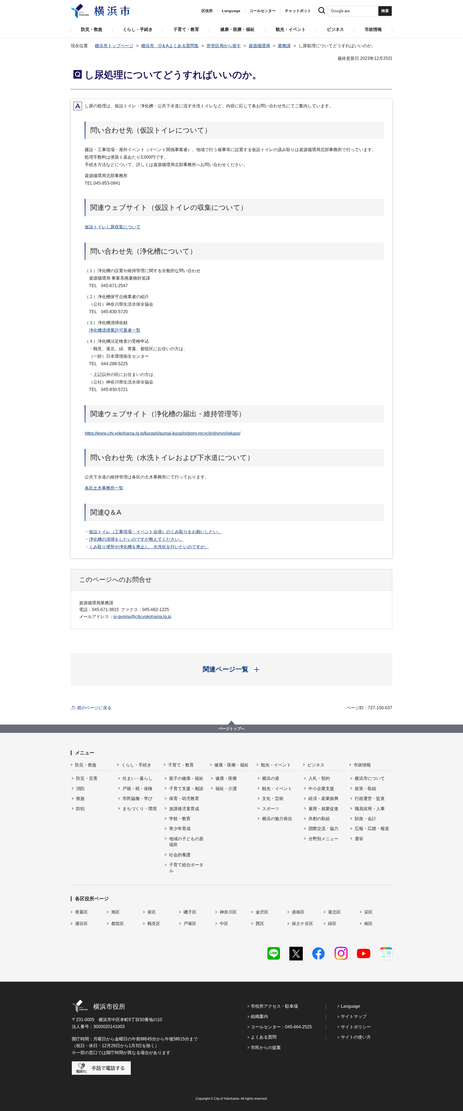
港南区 (298, 912)
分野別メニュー (323, 838)
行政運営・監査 (370, 798)
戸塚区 (190, 923)
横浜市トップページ (114, 45)
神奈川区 (228, 912)
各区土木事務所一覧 (104, 488)
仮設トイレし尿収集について (112, 227)
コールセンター (262, 11)
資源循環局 (259, 45)
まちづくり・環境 (139, 808)
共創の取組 (319, 818)
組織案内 (259, 1016)
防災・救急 (85, 765)
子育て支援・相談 (186, 788)
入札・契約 (319, 778)
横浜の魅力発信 (277, 818)
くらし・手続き (136, 765)
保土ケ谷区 (302, 923)
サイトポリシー (356, 1027)
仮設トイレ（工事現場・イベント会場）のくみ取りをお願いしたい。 (155, 531)
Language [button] (231, 11)
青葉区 (81, 912)
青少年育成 (180, 828)
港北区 (334, 912)
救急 (80, 798)
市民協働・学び (137, 798)
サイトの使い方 (356, 1037)
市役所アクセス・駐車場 (274, 1006)
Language (350, 1006)
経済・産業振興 (323, 798)
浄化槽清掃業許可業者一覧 (114, 330)
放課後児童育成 (184, 808)
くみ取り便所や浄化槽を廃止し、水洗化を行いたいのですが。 (149, 546)
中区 (224, 923)
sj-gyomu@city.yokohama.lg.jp (142, 616)
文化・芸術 (272, 798)
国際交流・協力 (323, 828)
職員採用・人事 (370, 808)
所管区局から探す (224, 45)
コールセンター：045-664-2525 (281, 1027)
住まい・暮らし (137, 778)
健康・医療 (226, 778)
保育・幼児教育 (184, 798)
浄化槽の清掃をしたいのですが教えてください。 (136, 539)
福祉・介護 (226, 788)
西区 (260, 923)
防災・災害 (87, 778)
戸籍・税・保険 (137, 788)
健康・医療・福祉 (231, 765)
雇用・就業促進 (323, 808)
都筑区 (117, 923)
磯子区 (190, 912)
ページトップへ (231, 728)
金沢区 (262, 912)
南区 (368, 923)
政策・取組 (365, 788)
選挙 (359, 838)
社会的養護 (180, 855)
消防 (80, 788)
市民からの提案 (266, 1047)
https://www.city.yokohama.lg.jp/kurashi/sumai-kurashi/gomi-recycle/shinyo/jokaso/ (162, 433)
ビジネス (315, 765)
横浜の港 (270, 778)
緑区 (332, 923)
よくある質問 (264, 1037)
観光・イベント (276, 765)
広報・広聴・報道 (372, 828)
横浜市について (370, 778)
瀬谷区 (81, 923)
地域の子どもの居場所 (186, 841)
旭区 (115, 912)
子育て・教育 (181, 765)
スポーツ (270, 808)
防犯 (80, 808)
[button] (231, 669)
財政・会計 (365, 818)
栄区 (368, 912)
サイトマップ (354, 1016)
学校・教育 (180, 818)
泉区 (151, 912)
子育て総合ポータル (186, 868)
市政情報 (362, 765)
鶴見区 (153, 923)
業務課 (284, 45)
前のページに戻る (94, 708)
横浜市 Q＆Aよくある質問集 (170, 45)
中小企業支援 (321, 788)
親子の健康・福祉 (186, 778)
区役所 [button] (207, 11)
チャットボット (298, 11)
